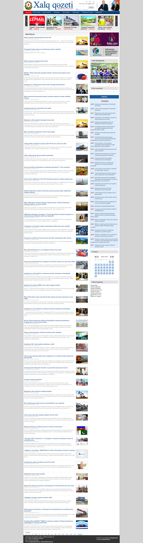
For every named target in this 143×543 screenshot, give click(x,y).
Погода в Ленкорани (96, 288)
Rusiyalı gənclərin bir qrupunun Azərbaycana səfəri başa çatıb (103, 189)
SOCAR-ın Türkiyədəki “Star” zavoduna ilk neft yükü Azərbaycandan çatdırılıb (106, 235)
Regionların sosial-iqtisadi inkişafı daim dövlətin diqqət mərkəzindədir (105, 113)
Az (86, 1)
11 (59, 534)
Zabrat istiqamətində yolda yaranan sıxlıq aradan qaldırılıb (105, 150)
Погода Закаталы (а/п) (96, 290)
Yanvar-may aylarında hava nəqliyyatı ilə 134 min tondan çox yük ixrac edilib (49, 261)
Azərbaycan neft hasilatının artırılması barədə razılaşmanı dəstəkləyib (47, 273)
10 (55, 534)
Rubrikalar (57, 12)
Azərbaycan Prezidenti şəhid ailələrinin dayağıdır (105, 133)
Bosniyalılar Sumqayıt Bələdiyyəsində (105, 206)
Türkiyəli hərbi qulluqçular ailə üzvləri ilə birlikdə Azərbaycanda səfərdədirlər (105, 154)
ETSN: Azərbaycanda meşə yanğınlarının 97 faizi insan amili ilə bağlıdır (105, 202)
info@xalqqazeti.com (34, 541)
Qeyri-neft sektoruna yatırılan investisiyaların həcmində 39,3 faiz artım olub (49, 485)
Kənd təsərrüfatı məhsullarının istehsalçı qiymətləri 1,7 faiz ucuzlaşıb (47, 167)
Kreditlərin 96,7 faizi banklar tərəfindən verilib (39, 344)
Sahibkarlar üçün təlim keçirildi (34, 474)
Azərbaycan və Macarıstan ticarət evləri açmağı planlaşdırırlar (44, 84)
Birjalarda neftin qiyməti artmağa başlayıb (38, 391)
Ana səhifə (28, 12)
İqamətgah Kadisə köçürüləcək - (53, 28)
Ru (93, 1)
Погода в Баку (94, 285)
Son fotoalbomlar (98, 60)
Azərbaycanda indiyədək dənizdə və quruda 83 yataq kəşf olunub (46, 367)
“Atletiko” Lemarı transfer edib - (37, 28)
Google (79, 9)
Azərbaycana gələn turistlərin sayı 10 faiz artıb (39, 462)
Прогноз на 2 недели (96, 296)
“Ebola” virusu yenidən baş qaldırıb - (105, 28)
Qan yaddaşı (66, 12)
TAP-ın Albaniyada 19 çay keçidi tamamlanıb (38, 155)
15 (74, 534)
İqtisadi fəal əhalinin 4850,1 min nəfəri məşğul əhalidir (42, 285)
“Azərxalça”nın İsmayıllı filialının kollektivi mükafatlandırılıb (105, 209)
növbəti (80, 534)
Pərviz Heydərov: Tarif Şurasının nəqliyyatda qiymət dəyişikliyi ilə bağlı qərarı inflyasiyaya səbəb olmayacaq (103, 145)
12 (63, 534)
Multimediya (76, 12)
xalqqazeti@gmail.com (47, 541)
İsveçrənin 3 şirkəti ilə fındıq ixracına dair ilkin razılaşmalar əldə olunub (47, 238)
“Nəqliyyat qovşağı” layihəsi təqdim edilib (38, 497)
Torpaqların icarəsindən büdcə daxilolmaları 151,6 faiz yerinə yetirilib (47, 226)
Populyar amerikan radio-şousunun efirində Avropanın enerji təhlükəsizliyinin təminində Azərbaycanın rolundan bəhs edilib (104, 240)
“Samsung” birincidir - (71, 28)
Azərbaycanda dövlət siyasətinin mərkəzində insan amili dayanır (103, 159)
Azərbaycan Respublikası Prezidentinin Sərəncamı (105, 105)
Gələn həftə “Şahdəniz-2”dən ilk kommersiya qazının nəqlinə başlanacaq (48, 179)
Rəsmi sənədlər (46, 12)
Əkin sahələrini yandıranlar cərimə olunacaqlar (39, 132)
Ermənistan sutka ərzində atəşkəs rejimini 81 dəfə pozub (106, 198)
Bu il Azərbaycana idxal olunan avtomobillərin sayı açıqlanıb (44, 403)
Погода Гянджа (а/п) (95, 286)
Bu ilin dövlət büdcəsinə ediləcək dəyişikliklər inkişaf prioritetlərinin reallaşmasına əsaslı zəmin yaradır (46, 321)
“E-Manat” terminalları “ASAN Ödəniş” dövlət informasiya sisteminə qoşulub (49, 450)
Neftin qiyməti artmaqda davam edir (36, 61)
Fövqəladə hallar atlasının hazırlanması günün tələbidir (42, 49)
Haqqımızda (98, 12)
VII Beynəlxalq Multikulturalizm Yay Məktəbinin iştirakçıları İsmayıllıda (104, 122)
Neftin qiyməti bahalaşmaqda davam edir (37, 37)
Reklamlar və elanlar (87, 12)
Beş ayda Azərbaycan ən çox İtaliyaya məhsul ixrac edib (42, 250)
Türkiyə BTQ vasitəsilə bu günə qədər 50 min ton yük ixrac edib (45, 143)
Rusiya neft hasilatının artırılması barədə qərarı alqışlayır (43, 332)
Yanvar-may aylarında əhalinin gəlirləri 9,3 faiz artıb (41, 415)
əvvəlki (28, 532)
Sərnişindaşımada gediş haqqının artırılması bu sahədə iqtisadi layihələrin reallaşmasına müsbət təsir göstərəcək (103, 138)
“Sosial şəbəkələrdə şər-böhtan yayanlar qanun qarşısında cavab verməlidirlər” (105, 174)
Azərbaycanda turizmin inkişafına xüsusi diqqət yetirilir (105, 193)
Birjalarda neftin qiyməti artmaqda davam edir (39, 120)
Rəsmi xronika (36, 12)
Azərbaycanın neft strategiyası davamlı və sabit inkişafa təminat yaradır (106, 118)
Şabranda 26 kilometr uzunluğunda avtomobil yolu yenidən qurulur (104, 230)
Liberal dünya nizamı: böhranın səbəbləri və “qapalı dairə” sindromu (105, 169)
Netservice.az (106, 539)
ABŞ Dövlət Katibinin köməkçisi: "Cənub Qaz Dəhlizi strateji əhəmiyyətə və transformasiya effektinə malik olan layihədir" (49, 215)
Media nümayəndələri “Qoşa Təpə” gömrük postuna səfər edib (106, 220)
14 (71, 534)
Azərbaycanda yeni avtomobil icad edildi (37, 108)
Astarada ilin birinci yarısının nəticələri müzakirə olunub (105, 245)
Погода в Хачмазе (95, 291)
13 (67, 534)
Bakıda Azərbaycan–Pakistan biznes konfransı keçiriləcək (43, 426)
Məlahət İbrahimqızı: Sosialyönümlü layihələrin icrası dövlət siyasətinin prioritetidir (102, 164)
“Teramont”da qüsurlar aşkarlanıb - (88, 28)
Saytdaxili (85, 9)
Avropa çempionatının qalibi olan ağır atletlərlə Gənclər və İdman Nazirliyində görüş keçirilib (103, 215)
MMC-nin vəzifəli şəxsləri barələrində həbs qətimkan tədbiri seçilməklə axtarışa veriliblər (104, 225)
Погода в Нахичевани (96, 293)
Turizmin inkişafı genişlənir (33, 379)
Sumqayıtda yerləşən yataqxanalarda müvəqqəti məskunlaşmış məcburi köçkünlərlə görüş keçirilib (102, 128)
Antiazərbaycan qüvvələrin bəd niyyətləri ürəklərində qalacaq (105, 184)
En (90, 1)
